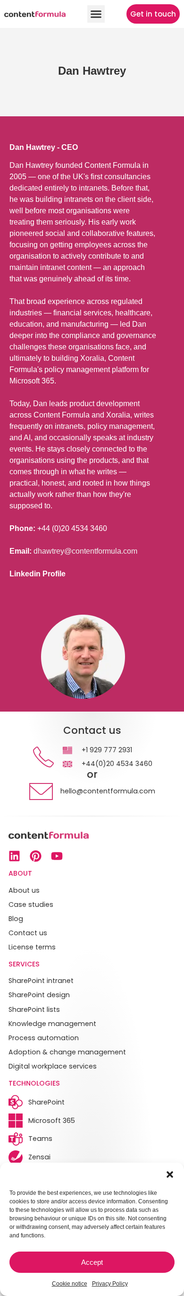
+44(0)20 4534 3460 (117, 763)
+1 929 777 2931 (107, 750)
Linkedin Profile (37, 574)
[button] (170, 1174)
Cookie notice (69, 1283)
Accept (92, 1262)
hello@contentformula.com (107, 791)
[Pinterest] (36, 856)
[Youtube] (57, 856)
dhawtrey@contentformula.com (85, 551)
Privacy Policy (110, 1283)
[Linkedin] (14, 856)
